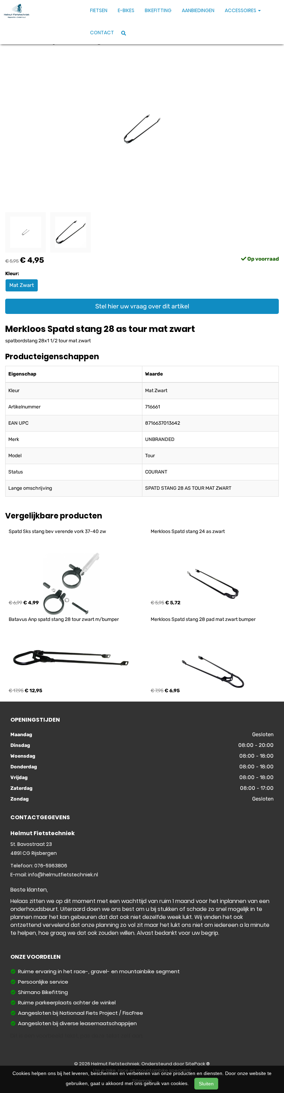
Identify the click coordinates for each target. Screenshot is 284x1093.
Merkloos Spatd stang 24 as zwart (188, 531)
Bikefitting (158, 10)
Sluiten (206, 1083)
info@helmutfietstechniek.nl (63, 874)
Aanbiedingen (198, 10)
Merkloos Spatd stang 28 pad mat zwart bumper (203, 619)
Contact (102, 32)
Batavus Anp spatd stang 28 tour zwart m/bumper (64, 619)
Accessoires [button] (241, 10)
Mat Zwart (21, 285)
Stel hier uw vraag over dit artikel (142, 306)
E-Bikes (126, 10)
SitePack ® (197, 1063)
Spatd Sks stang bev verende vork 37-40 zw (57, 531)
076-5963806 (50, 865)
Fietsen (98, 10)
